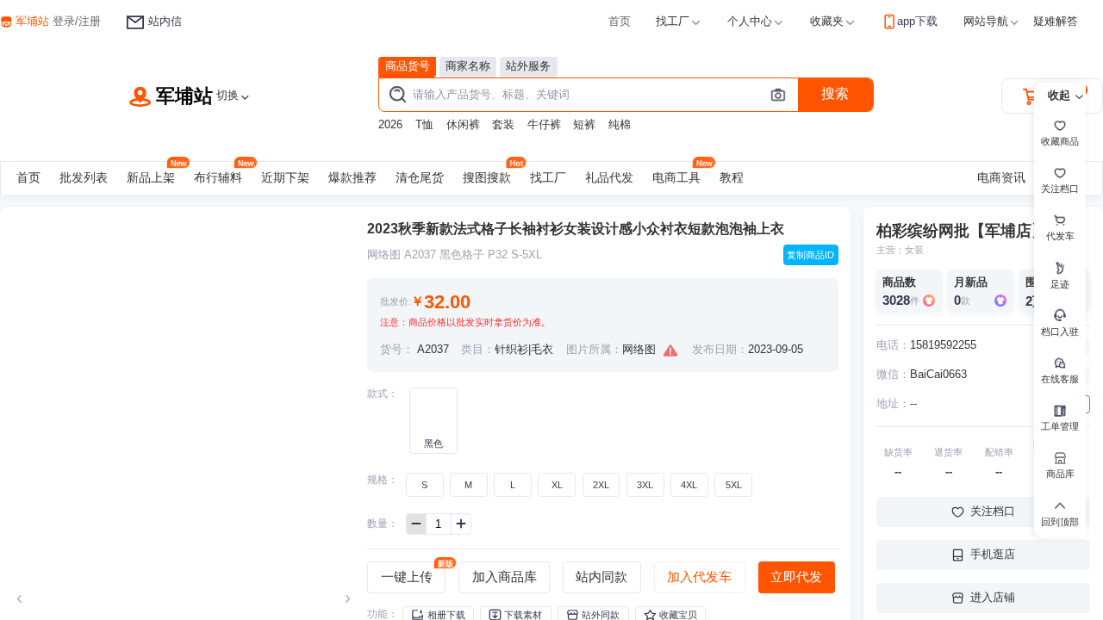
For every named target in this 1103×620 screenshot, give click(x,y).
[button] (679, 22)
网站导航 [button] (985, 22)
